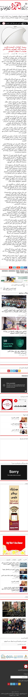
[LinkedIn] (11, 371)
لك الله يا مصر (15, 429)
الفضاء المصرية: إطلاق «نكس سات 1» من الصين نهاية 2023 (9, 288)
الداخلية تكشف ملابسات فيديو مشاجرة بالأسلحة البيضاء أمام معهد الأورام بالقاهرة (10, 589)
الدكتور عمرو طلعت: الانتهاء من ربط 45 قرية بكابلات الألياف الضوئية (14, 332)
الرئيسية (24, 16)
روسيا (26, 272)
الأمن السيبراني (11, 270)
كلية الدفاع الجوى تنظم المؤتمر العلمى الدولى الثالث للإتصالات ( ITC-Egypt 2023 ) (14, 311)
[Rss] (19, 371)
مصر (18, 272)
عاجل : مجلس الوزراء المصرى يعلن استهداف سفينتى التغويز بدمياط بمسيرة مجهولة (10, 564)
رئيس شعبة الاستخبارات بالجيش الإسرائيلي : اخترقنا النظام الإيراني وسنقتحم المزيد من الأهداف (16, 614)
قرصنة (22, 272)
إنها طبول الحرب (15, 423)
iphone (22, 270)
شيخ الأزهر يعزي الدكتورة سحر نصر (18, 285)
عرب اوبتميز (12, 695)
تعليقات (14, 559)
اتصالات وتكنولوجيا (17, 16)
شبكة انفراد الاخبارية (9, 693)
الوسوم (8, 559)
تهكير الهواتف (5, 270)
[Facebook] (17, 371)
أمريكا (18, 270)
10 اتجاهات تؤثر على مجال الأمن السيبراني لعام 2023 (17, 352)
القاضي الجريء (15, 417)
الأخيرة (25, 559)
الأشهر (19, 559)
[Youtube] (8, 371)
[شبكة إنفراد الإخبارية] (14, 6)
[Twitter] (14, 371)
